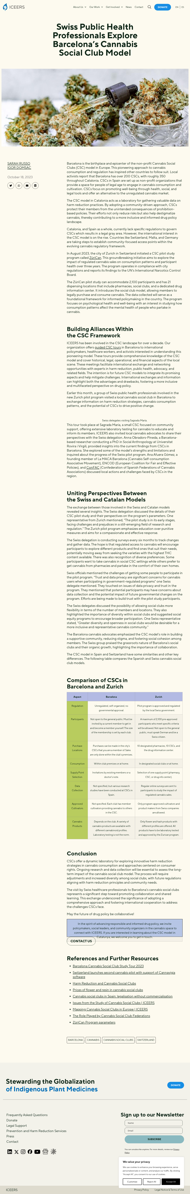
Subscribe (154, 1139)
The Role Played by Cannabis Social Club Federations (111, 1016)
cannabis (93, 1040)
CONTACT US (81, 941)
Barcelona (75, 1040)
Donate (11, 1120)
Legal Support (16, 1125)
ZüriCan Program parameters (94, 1022)
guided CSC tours (108, 347)
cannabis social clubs (118, 1040)
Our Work (94, 7)
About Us (78, 7)
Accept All (171, 1182)
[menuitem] (177, 7)
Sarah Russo (18, 163)
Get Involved (113, 7)
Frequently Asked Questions (27, 1115)
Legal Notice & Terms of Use (169, 1189)
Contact (139, 7)
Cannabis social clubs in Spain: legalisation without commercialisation (123, 996)
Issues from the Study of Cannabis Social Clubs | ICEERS (114, 1003)
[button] (10, 185)
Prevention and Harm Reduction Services (36, 1131)
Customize (132, 1182)
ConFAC (92, 467)
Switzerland (145, 1040)
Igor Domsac (19, 167)
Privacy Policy (141, 1189)
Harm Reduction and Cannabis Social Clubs (104, 983)
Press (10, 1136)
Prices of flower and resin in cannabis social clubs (108, 990)
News (129, 7)
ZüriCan (95, 258)
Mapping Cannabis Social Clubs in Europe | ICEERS (110, 1009)
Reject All (151, 1182)
